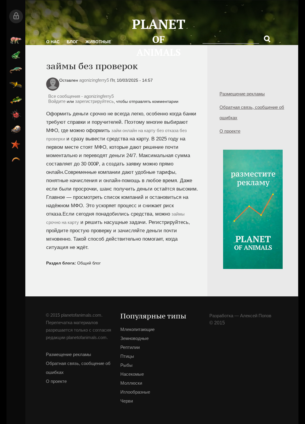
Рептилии (16, 70)
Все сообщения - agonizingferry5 (81, 96)
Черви (16, 159)
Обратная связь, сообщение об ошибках (252, 112)
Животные (98, 41)
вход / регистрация (16, 16)
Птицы (16, 85)
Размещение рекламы (242, 93)
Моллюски (16, 129)
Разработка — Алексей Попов (240, 315)
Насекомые (16, 114)
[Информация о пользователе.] (52, 89)
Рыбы (16, 99)
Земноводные (16, 55)
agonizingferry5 (94, 80)
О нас (53, 41)
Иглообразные (16, 144)
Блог (72, 41)
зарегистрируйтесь (94, 101)
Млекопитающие (16, 40)
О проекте (230, 131)
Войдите (57, 101)
